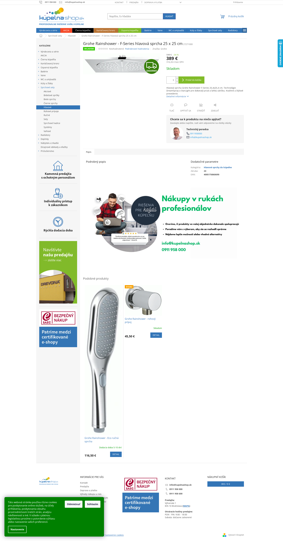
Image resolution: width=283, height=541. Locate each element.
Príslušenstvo (47, 151)
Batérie (44, 71)
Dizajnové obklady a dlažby (54, 147)
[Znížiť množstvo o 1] (176, 81)
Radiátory (45, 135)
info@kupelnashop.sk (201, 137)
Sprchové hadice (52, 123)
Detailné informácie (176, 96)
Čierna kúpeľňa (48, 59)
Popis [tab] (88, 152)
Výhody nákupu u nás (90, 494)
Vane (43, 75)
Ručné (47, 115)
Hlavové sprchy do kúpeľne (218, 167)
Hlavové (47, 107)
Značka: (160, 48)
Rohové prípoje (51, 111)
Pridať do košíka (193, 80)
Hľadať (169, 16)
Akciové (47, 91)
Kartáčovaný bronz (50, 63)
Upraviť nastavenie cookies (110, 535)
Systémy (48, 127)
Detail (115, 454)
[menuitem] (48, 30)
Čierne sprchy (50, 103)
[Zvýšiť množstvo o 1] (176, 78)
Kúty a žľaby (47, 83)
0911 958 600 (175, 493)
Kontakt (119, 2)
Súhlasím (92, 504)
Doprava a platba (153, 2)
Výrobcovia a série (50, 51)
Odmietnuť (73, 504)
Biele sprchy (50, 99)
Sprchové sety (48, 87)
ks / (225, 484)
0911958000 (196, 133)
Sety (46, 119)
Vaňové (47, 131)
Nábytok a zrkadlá (50, 143)
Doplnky (45, 139)
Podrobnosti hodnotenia (137, 48)
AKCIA (44, 55)
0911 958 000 (175, 489)
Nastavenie (17, 529)
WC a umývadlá (48, 79)
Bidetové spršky (51, 95)
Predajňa (133, 2)
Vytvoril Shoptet (236, 534)
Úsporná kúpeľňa (49, 67)
